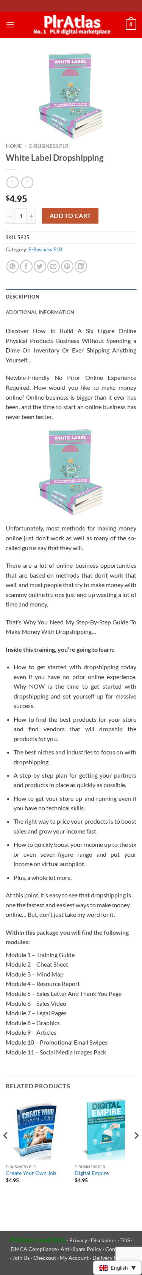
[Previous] (6, 1150)
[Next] (135, 1150)
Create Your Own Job (31, 1173)
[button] (10, 24)
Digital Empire (92, 1173)
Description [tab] (22, 297)
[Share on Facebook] (26, 266)
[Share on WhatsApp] (12, 266)
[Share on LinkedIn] (81, 266)
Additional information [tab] (40, 312)
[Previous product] (27, 182)
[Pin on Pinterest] (67, 266)
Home (14, 146)
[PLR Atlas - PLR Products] (70, 24)
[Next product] (12, 182)
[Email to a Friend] (53, 266)
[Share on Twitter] (40, 266)
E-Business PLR (49, 146)
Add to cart (70, 215)
